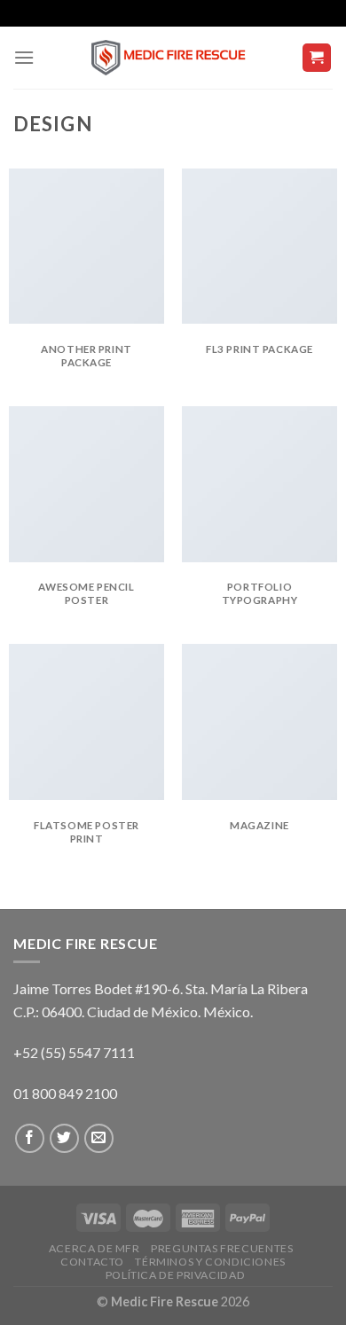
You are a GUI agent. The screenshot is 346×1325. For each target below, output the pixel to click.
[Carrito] (317, 58)
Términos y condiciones (210, 1261)
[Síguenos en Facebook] (29, 1138)
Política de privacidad (175, 1275)
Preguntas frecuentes (222, 1248)
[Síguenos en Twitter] (64, 1138)
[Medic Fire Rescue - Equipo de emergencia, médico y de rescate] (173, 58)
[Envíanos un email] (99, 1138)
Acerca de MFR (94, 1248)
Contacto (92, 1261)
